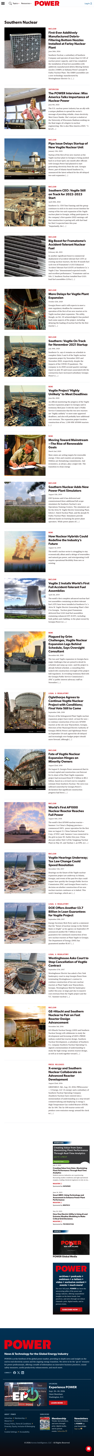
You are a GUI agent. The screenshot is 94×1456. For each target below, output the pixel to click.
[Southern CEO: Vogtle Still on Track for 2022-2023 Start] (25, 205)
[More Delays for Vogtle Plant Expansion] (25, 309)
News (50, 387)
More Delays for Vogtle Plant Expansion (68, 296)
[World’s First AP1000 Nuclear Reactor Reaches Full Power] (25, 822)
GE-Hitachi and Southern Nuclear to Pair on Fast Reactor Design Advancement (66, 1016)
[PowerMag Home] (47, 3)
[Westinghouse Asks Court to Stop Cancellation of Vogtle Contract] (25, 973)
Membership (20, 1418)
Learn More (57, 1402)
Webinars (59, 1143)
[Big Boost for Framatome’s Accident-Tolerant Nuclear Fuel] (25, 256)
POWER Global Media (65, 1256)
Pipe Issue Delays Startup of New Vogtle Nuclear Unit (68, 145)
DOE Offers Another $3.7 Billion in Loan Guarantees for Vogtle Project (67, 911)
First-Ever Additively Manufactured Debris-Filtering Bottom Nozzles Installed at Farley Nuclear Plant (67, 39)
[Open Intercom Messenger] (89, 1449)
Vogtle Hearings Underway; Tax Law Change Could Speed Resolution (68, 861)
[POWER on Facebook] (15, 1373)
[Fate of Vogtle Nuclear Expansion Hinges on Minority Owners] (25, 769)
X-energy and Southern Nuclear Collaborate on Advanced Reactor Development (65, 1073)
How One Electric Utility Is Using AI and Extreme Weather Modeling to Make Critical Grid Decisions (70, 1216)
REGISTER (56, 1184)
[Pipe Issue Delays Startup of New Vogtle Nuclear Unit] (25, 158)
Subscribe (61, 1431)
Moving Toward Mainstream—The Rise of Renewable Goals (68, 443)
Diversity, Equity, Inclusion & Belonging (19, 1426)
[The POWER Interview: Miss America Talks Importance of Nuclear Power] (25, 108)
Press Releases (56, 1064)
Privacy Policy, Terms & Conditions (17, 1423)
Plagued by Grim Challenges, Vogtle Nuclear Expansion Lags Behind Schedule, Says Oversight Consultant (67, 643)
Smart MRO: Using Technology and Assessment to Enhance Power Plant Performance (69, 1197)
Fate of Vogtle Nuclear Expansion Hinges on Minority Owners (64, 757)
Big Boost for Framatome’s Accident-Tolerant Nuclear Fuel (67, 244)
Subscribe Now (70, 1309)
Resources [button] (25, 3)
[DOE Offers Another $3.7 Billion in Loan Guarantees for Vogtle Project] (25, 923)
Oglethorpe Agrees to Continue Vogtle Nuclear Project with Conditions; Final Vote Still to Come (65, 702)
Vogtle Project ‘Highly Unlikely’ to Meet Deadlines (68, 392)
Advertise (8, 1418)
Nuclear (52, 29)
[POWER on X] (19, 1373)
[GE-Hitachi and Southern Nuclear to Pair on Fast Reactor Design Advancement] (25, 1026)
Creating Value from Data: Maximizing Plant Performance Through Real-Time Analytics (70, 1170)
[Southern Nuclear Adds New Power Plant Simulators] (25, 502)
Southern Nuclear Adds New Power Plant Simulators (68, 488)
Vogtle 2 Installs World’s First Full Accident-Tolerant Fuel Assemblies (68, 587)
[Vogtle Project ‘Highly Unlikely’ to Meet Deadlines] (25, 405)
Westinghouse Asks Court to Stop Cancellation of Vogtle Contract (68, 961)
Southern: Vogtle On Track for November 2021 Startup (68, 342)
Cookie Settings (10, 1432)
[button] (3, 3)
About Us (8, 1421)
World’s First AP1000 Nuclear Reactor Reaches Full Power (66, 811)
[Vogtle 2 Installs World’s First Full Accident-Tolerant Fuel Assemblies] (25, 598)
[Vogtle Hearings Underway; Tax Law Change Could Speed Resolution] (25, 872)
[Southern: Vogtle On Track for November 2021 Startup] (25, 356)
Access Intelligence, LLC (41, 1443)
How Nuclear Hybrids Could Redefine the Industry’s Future (68, 540)
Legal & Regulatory (58, 693)
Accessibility (24, 1432)
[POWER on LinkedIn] (22, 1373)
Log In (87, 3)
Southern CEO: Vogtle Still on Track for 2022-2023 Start (67, 194)
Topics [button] (15, 3)
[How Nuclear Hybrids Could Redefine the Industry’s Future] (25, 551)
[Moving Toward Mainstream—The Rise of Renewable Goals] (25, 455)
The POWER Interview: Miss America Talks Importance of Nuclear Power (68, 97)
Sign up (77, 1429)
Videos (57, 1231)
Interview (53, 89)
